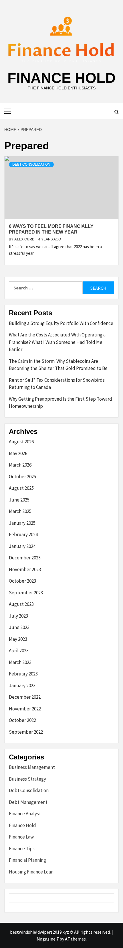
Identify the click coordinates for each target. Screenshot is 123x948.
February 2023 (23, 674)
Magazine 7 (48, 939)
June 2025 (19, 500)
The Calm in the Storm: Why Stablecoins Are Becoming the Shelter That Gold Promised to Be (58, 365)
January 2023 (22, 685)
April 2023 (19, 650)
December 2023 (25, 558)
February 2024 (23, 534)
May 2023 (18, 639)
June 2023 (19, 627)
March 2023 (20, 662)
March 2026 (20, 465)
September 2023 (26, 592)
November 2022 (25, 709)
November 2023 (25, 569)
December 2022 (25, 697)
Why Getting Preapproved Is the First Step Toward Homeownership (60, 403)
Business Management (32, 767)
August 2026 (21, 441)
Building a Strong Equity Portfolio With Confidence (61, 323)
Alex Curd (24, 239)
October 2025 (22, 476)
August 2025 (21, 488)
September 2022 (26, 732)
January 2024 (22, 546)
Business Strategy (27, 779)
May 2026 (18, 453)
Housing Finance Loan (31, 872)
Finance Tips (22, 848)
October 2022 (22, 720)
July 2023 (18, 616)
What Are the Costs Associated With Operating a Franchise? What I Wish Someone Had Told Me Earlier (57, 342)
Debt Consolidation (31, 164)
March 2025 (20, 511)
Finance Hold (61, 78)
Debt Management (28, 802)
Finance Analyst (25, 813)
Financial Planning (27, 860)
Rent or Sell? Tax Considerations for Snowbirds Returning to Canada (57, 384)
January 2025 (22, 523)
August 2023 (21, 604)
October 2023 (22, 581)
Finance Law (21, 837)
